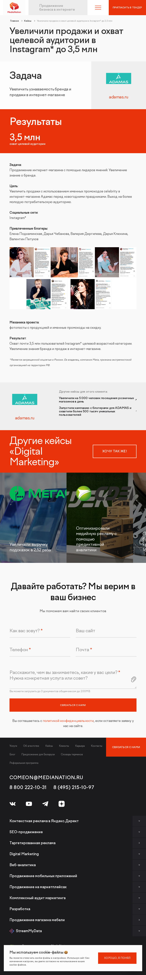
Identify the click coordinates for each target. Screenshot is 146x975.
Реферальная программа (24, 763)
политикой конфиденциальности (68, 721)
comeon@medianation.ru (46, 778)
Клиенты (64, 746)
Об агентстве (31, 746)
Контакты (96, 746)
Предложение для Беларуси (38, 754)
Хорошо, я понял (117, 958)
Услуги (13, 746)
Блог (12, 754)
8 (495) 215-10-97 (73, 787)
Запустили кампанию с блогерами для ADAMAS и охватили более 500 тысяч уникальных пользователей (95, 411)
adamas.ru (118, 97)
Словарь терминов (72, 754)
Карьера (80, 746)
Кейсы (49, 746)
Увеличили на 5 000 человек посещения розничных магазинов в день (96, 399)
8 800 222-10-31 (28, 787)
